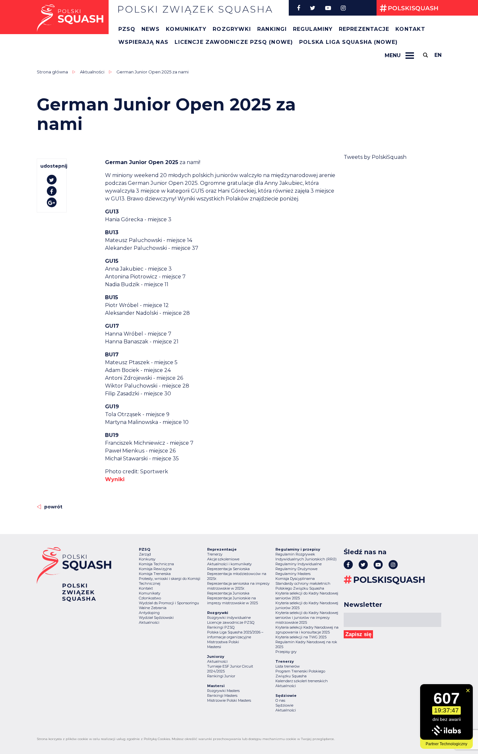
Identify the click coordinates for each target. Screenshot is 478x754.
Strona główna (52, 71)
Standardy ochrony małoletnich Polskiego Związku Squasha (302, 586)
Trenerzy (214, 554)
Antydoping (149, 612)
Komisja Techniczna (156, 564)
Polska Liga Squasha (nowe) (348, 42)
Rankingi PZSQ (220, 627)
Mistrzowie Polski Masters (229, 700)
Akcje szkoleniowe (223, 559)
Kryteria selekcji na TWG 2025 (300, 637)
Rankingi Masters (222, 695)
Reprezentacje (364, 29)
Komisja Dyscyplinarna (295, 578)
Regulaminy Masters (293, 573)
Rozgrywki (232, 29)
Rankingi (272, 29)
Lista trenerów (287, 666)
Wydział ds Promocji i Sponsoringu (169, 603)
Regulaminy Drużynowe (296, 569)
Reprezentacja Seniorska (228, 569)
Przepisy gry (286, 651)
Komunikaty (186, 29)
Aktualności (92, 71)
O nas (280, 700)
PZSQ (126, 29)
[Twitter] (312, 8)
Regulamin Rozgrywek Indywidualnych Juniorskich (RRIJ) (306, 556)
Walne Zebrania (152, 608)
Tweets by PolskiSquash (375, 157)
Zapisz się (358, 634)
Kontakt (410, 29)
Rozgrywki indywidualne (229, 617)
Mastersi (214, 647)
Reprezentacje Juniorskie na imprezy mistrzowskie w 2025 (232, 600)
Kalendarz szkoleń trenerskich (301, 681)
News (150, 29)
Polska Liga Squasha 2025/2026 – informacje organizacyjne (235, 634)
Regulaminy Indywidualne (298, 564)
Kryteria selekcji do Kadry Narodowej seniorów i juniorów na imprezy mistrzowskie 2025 (306, 617)
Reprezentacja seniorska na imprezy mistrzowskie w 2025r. (238, 586)
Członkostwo (150, 598)
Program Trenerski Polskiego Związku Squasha (300, 673)
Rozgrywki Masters (223, 690)
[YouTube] (328, 8)
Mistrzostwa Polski (223, 642)
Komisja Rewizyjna (155, 569)
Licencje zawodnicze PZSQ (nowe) (234, 42)
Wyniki (115, 479)
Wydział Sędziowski (156, 617)
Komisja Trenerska (155, 573)
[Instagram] (343, 8)
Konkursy (147, 559)
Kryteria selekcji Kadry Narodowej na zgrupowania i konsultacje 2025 (307, 629)
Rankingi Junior (221, 676)
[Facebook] (298, 8)
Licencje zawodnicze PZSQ (230, 622)
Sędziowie (284, 705)
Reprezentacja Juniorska (228, 593)
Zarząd (145, 554)
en (438, 55)
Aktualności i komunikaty (229, 564)
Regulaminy (313, 29)
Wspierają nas (143, 42)
